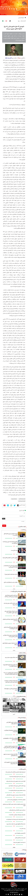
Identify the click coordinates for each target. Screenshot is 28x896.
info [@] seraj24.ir (14, 892)
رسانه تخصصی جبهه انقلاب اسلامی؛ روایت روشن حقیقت (21, 11)
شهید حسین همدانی (22, 501)
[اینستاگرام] (7, 9)
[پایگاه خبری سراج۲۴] (24, 3)
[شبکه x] (12, 9)
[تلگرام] (10, 9)
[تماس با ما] (5, 9)
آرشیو (14, 714)
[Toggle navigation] (26, 14)
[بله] (14, 9)
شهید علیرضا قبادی (22, 499)
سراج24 (19, 58)
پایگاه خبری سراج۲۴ (24, 7)
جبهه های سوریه (14, 499)
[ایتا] (16, 9)
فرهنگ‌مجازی (21, 18)
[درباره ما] (3, 9)
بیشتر (14, 589)
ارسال (4, 525)
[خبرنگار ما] (1, 9)
